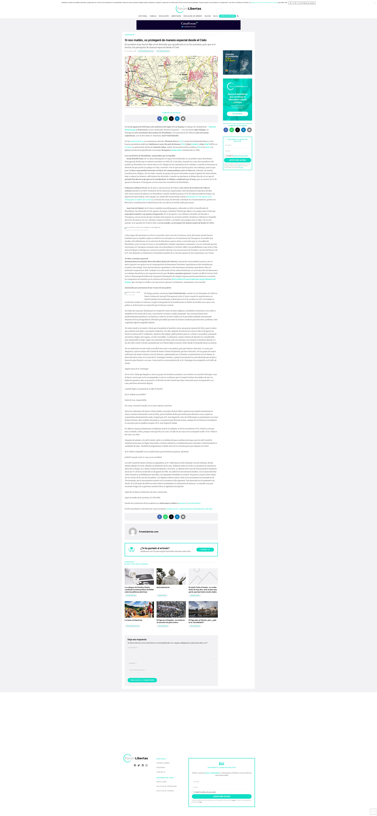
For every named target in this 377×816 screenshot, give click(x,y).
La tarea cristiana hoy (133, 620)
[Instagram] (146, 765)
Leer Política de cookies (307, 3)
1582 (183, 144)
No (295, 3)
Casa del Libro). (194, 503)
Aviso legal (162, 782)
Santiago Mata (194, 595)
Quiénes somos (163, 763)
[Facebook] (134, 765)
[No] (375, 3)
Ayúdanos (161, 767)
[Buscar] (237, 16)
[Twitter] (138, 765)
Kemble (194, 144)
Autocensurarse (163, 587)
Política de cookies (165, 791)
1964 (200, 147)
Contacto (161, 772)
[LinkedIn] (142, 765)
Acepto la (237, 156)
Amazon (182, 503)
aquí (239, 165)
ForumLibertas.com (146, 51)
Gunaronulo (176, 150)
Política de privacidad (167, 786)
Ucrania (128, 147)
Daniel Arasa (162, 595)
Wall (207, 144)
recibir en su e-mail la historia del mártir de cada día (189, 509)
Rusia (208, 147)
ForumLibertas (131, 595)
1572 (181, 141)
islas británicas (136, 141)
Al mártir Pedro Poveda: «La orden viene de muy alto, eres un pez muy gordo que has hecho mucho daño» (203, 589)
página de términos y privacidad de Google (264, 2)
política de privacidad (240, 156)
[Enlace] (188, 8)
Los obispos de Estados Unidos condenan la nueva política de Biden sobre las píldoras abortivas (139, 589)
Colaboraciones (164, 51)
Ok (290, 3)
